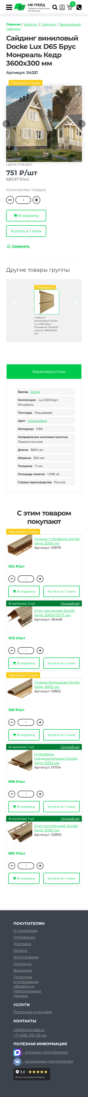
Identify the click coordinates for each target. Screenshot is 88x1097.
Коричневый (37, 421)
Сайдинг (48, 24)
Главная (13, 24)
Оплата (20, 950)
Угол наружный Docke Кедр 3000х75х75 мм (54, 612)
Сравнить (20, 246)
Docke (35, 392)
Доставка (22, 943)
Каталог (31, 24)
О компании (25, 930)
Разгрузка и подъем (32, 1012)
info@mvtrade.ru (28, 1030)
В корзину (28, 215)
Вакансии (22, 970)
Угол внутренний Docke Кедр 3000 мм (56, 828)
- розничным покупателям (47, 1061)
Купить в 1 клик (26, 231)
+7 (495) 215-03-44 (29, 1035)
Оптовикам (24, 937)
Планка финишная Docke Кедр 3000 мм (56, 684)
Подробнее (69, 603)
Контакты (22, 963)
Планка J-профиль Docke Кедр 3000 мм (56, 541)
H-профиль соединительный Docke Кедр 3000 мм (55, 758)
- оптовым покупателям (45, 1052)
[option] (47, 126)
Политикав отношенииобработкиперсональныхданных (27, 986)
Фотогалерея (26, 957)
